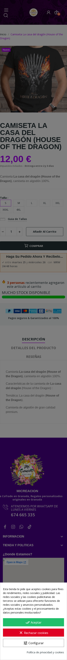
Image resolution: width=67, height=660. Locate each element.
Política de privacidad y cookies (45, 652)
